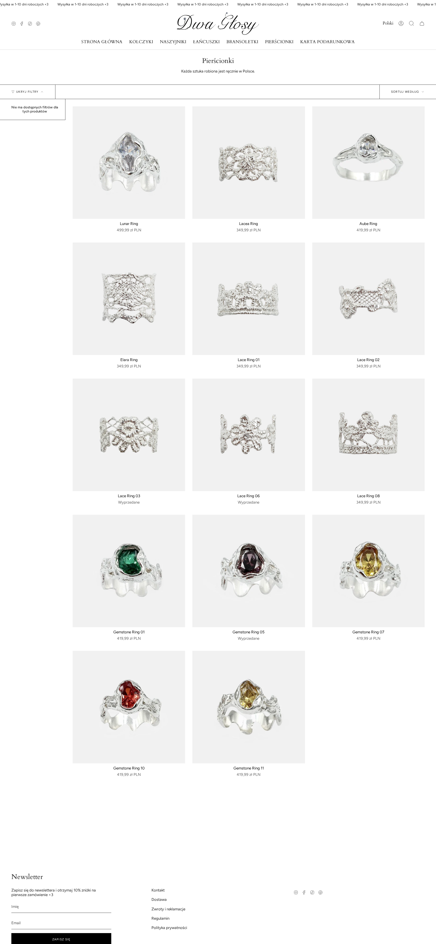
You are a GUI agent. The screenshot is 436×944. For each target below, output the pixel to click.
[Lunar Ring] (129, 162)
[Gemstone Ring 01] (129, 571)
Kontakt (158, 890)
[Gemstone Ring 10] (129, 707)
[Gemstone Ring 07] (368, 571)
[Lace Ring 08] (368, 435)
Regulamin (160, 918)
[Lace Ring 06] (248, 435)
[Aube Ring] (368, 162)
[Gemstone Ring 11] (248, 707)
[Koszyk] (422, 23)
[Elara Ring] (129, 298)
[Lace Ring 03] (129, 435)
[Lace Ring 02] (368, 298)
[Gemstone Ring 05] (248, 571)
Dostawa (159, 899)
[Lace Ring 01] (248, 298)
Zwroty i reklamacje (168, 909)
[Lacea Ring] (248, 162)
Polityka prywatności (169, 927)
